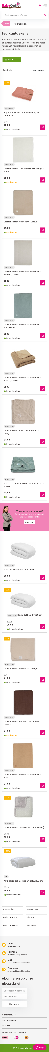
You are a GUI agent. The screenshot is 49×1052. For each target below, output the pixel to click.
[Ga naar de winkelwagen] (40, 5)
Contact (29, 522)
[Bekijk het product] (42, 127)
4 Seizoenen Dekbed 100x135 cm (19, 569)
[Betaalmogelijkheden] (5, 1037)
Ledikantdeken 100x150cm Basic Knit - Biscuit (22, 776)
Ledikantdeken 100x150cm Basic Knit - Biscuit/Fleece (22, 379)
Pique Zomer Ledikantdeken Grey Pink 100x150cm (22, 114)
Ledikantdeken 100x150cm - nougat (21, 668)
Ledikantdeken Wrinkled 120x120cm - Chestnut (21, 723)
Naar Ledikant (20, 23)
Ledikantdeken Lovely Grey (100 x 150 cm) (24, 827)
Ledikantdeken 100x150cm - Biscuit (21, 221)
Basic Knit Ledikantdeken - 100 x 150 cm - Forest (24, 485)
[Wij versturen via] (27, 1037)
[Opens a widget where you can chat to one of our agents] (39, 1047)
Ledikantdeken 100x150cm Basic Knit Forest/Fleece (21, 326)
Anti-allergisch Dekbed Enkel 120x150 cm (23, 881)
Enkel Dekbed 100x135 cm (30, 615)
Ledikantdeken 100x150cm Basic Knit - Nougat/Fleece (22, 273)
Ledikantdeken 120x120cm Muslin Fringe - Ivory (24, 170)
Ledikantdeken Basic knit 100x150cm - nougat (22, 432)
